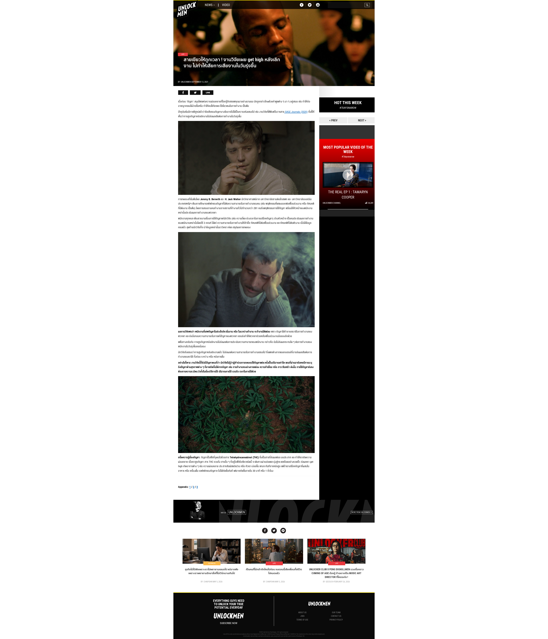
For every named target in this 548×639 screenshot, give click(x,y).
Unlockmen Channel (332, 203)
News (209, 5)
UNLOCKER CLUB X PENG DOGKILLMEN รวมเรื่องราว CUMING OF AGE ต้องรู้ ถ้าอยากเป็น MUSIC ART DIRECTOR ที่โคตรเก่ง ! (336, 573)
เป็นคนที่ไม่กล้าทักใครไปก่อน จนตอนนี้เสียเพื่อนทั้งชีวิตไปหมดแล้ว (274, 571)
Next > (362, 120)
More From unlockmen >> (362, 512)
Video (226, 5)
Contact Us (336, 616)
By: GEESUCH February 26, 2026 (336, 582)
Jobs (302, 616)
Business (211, 563)
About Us (302, 612)
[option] (274, 43)
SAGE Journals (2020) (296, 112)
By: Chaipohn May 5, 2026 (211, 582)
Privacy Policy (336, 620)
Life (274, 563)
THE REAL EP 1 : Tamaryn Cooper (348, 194)
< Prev (333, 120)
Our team (336, 612)
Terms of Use (302, 620)
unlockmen (237, 512)
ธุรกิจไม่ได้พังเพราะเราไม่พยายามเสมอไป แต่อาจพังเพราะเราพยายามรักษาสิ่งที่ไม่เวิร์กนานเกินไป (211, 571)
